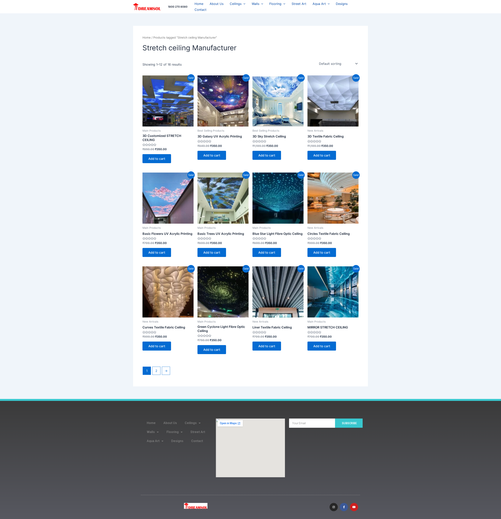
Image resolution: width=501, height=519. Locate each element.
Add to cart (156, 159)
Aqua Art (319, 4)
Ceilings (235, 4)
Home (199, 4)
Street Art (299, 4)
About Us (216, 4)
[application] (243, 4)
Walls (255, 4)
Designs (342, 4)
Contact (200, 10)
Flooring (275, 4)
